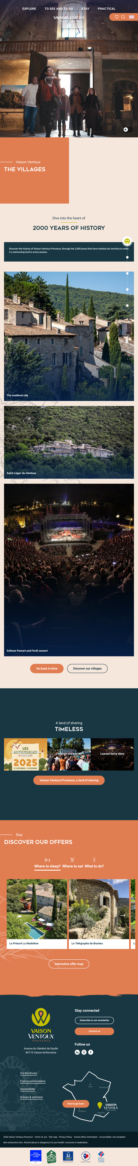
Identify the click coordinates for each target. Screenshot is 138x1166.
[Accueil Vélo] (51, 1156)
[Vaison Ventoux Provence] (69, 22)
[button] (123, 17)
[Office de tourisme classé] (35, 1156)
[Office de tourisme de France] (101, 1156)
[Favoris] (116, 17)
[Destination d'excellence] (86, 1156)
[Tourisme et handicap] (68, 1156)
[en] (131, 17)
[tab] (47, 862)
